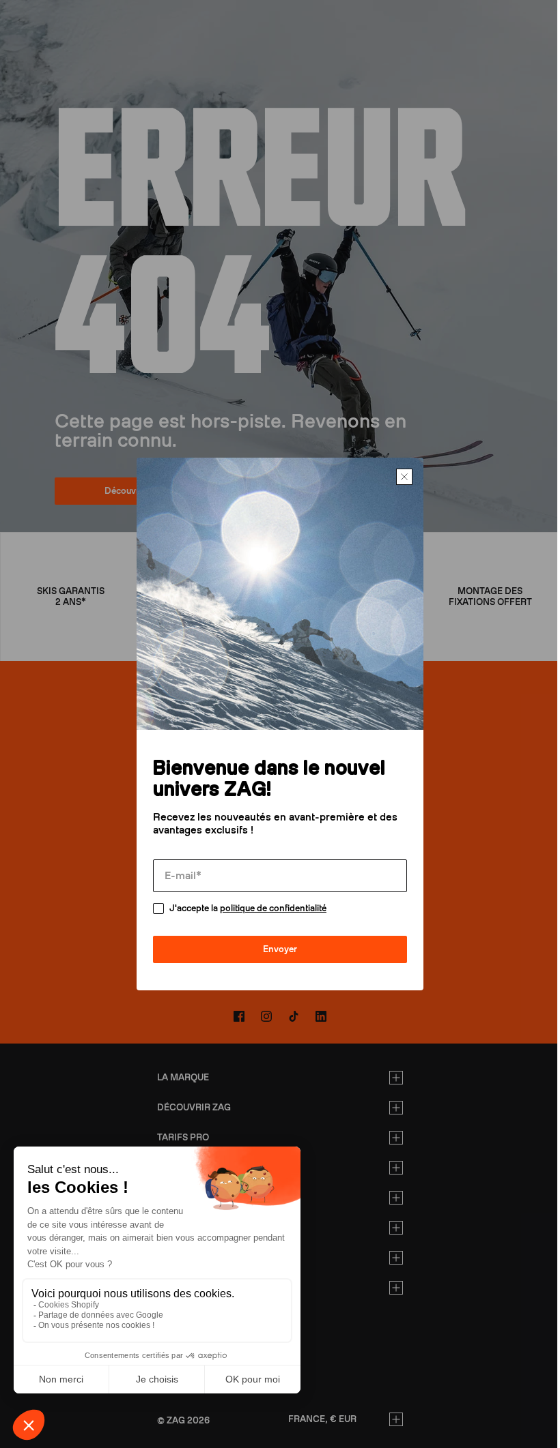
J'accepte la (243, 908)
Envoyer (275, 949)
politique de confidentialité (268, 908)
